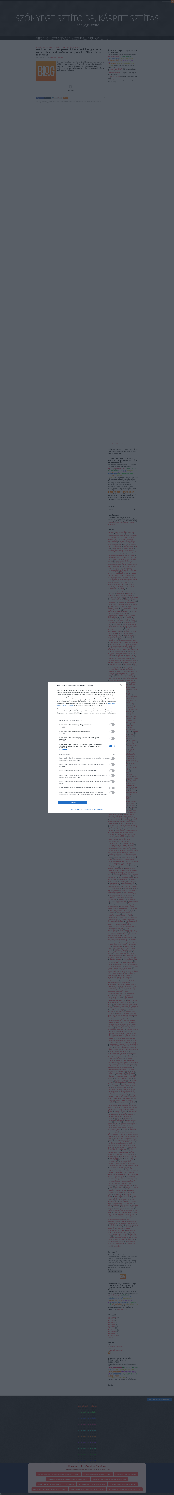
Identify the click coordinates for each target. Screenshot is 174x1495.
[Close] (122, 686)
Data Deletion (75, 809)
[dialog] (87, 747)
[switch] (112, 724)
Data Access (87, 809)
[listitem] (87, 720)
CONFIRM (72, 802)
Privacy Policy (98, 809)
